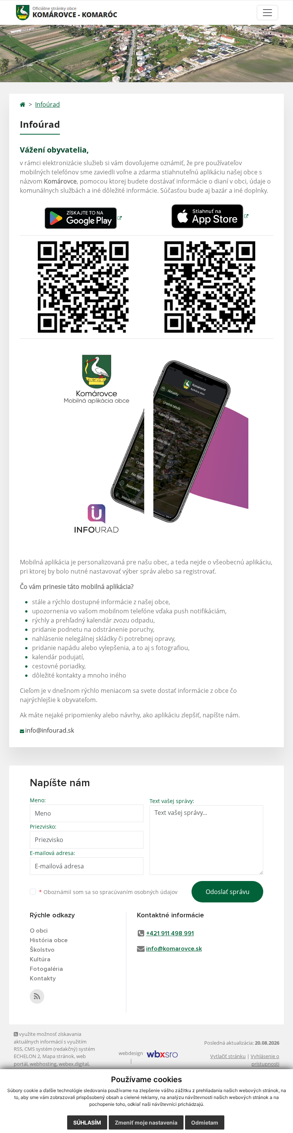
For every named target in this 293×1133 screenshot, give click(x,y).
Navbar (27, 12)
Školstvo (42, 950)
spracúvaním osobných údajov (138, 892)
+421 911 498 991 (170, 933)
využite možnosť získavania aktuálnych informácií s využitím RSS (50, 1041)
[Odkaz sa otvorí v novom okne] (37, 996)
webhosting (43, 1063)
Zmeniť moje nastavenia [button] (146, 1122)
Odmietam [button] (204, 1122)
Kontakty (43, 978)
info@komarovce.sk (174, 949)
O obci (39, 931)
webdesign (131, 1053)
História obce (49, 940)
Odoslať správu (228, 892)
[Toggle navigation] (267, 12)
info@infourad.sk (49, 730)
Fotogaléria (46, 969)
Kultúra (40, 959)
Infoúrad (47, 104)
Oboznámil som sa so (108, 892)
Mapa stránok (58, 1056)
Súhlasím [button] (87, 1122)
